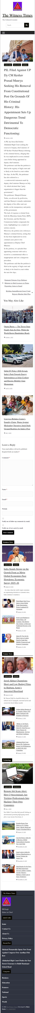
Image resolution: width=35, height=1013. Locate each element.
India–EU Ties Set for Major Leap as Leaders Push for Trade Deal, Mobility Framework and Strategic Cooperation (23, 640)
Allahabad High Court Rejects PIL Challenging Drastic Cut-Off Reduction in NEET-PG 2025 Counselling (23, 746)
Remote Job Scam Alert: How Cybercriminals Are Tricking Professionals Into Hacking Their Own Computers (16, 798)
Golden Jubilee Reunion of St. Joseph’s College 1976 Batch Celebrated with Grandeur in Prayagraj (23, 712)
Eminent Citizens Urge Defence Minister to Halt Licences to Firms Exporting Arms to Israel (17, 283)
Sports (4, 997)
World (4, 1001)
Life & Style (17, 64)
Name (4, 489)
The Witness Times (17, 15)
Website (4, 509)
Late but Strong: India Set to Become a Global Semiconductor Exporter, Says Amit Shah (23, 841)
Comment (6, 458)
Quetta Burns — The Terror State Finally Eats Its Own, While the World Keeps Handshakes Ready (17, 329)
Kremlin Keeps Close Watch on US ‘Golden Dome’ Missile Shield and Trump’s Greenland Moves (23, 826)
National (25, 64)
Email (4, 499)
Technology (17, 787)
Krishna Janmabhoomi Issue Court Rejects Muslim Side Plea (18, 292)
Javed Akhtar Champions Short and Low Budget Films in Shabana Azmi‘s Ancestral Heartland (17, 686)
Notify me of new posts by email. (12, 528)
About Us (5, 933)
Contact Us (6, 929)
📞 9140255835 (11, 1009)
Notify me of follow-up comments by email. (16, 521)
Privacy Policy (7, 938)
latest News (8, 64)
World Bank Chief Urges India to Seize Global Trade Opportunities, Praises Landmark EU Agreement (23, 605)
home (4, 924)
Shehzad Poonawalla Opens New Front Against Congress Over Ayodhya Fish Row (16, 952)
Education (6, 982)
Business (16, 564)
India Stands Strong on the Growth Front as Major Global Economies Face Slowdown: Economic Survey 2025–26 (16, 575)
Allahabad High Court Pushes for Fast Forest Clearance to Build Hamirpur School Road (16, 963)
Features (16, 676)
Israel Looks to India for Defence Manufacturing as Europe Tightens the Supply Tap (23, 855)
